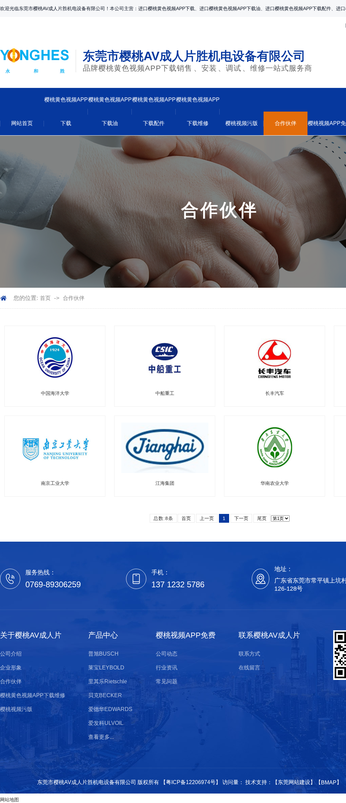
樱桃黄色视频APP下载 (66, 111)
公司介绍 (11, 654)
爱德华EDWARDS (110, 709)
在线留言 (249, 667)
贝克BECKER (105, 695)
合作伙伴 (285, 123)
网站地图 (9, 799)
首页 (45, 298)
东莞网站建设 (294, 782)
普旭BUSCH (103, 654)
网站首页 (22, 123)
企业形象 (11, 667)
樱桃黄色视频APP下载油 (110, 111)
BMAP (329, 782)
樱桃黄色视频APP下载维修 (198, 111)
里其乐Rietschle (107, 681)
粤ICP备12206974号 (191, 782)
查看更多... (101, 737)
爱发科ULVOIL (105, 723)
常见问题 (166, 681)
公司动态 (166, 654)
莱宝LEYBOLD (106, 667)
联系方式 (249, 654)
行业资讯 (166, 667)
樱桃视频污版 (241, 123)
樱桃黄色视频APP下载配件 (154, 111)
